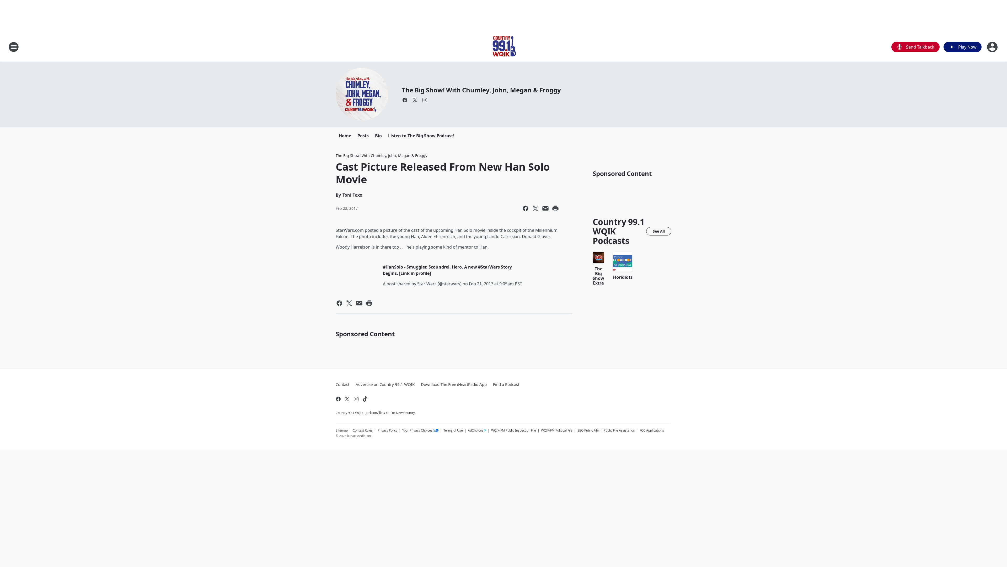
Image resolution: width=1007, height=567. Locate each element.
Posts (363, 136)
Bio (378, 136)
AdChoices (475, 430)
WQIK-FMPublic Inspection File (513, 430)
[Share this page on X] (535, 208)
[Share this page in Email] (545, 208)
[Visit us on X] (415, 100)
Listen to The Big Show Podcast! (421, 136)
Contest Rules (363, 430)
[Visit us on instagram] (425, 100)
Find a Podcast (506, 384)
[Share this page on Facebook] (525, 208)
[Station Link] (503, 47)
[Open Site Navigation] (13, 47)
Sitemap (342, 430)
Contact (342, 384)
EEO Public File (588, 430)
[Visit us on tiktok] (365, 399)
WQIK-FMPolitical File (556, 430)
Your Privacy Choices (417, 430)
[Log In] (993, 47)
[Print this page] (555, 208)
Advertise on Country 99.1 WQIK (385, 384)
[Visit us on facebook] (405, 100)
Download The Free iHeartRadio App (454, 384)
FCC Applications (652, 430)
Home (345, 136)
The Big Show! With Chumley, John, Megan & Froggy (481, 90)
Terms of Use (453, 430)
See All (659, 231)
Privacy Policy (387, 430)
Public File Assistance (619, 430)
